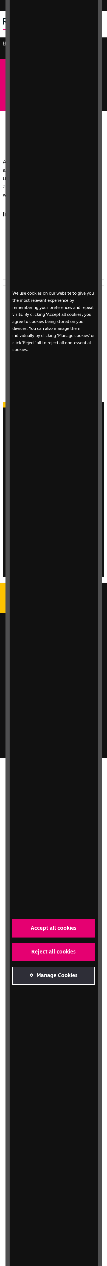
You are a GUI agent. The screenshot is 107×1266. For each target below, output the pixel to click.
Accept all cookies (54, 928)
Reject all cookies (53, 952)
